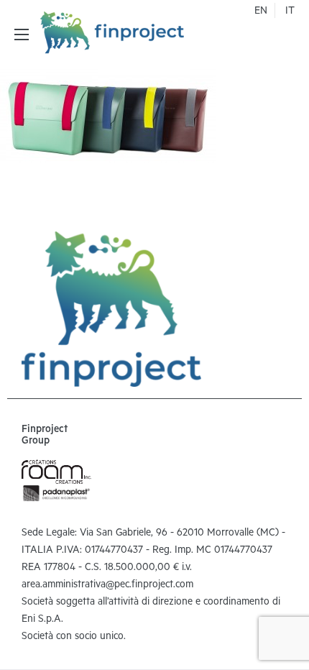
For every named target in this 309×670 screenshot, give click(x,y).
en (260, 12)
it (290, 12)
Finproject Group (45, 436)
